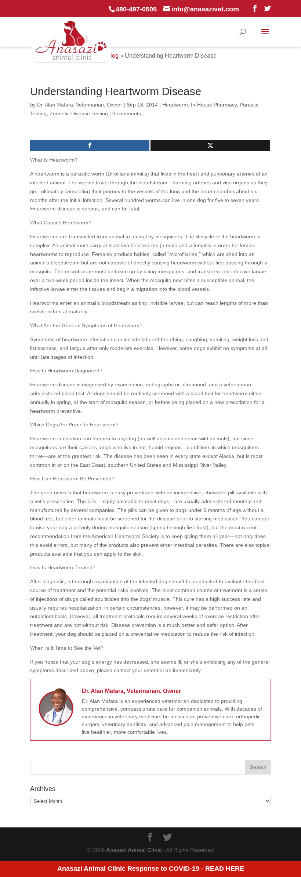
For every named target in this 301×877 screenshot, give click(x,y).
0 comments (126, 113)
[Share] (89, 145)
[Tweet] (210, 145)
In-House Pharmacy (214, 105)
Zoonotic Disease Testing (79, 113)
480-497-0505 (136, 9)
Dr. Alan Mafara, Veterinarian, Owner (79, 105)
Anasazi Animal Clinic (134, 850)
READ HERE (224, 868)
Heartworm (175, 105)
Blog (112, 56)
